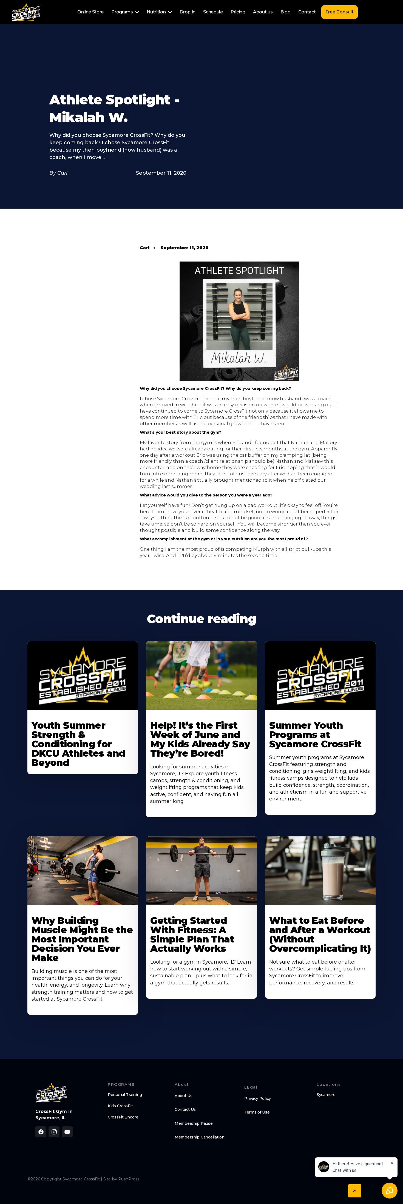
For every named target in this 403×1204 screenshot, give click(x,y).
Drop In (187, 12)
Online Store (90, 12)
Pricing (238, 12)
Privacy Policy (257, 1098)
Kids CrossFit (120, 1105)
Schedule (213, 12)
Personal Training (125, 1094)
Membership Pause (194, 1123)
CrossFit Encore (123, 1117)
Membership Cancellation (200, 1137)
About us (263, 12)
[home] (26, 12)
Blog (285, 12)
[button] (125, 12)
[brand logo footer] (51, 1092)
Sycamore (326, 1094)
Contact (307, 12)
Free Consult (339, 12)
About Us (183, 1095)
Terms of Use (257, 1112)
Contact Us (185, 1109)
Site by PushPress (121, 1179)
